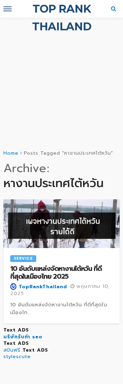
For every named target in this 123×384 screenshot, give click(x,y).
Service (23, 258)
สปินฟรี (11, 350)
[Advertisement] (61, 82)
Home (10, 153)
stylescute (17, 356)
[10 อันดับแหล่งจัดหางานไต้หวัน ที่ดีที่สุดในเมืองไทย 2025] (61, 223)
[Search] (114, 9)
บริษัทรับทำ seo (22, 336)
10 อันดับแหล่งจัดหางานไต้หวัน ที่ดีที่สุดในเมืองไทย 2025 (56, 273)
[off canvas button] (7, 9)
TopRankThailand (43, 286)
